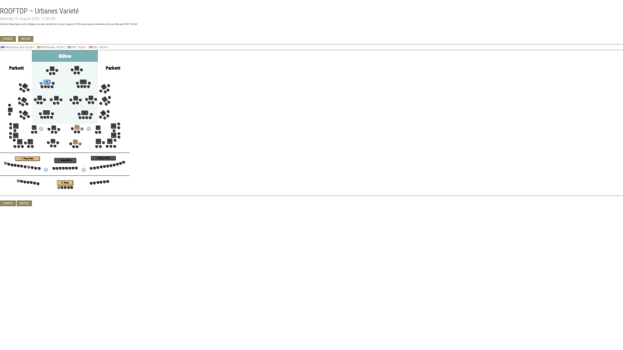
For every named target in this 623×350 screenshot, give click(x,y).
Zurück (8, 38)
